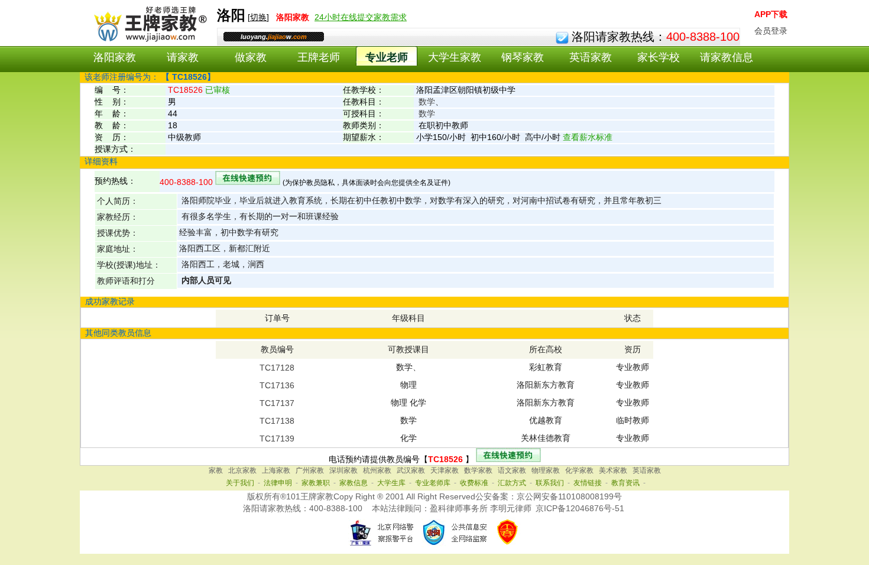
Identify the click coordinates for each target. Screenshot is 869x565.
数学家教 (478, 470)
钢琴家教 (522, 57)
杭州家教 (377, 470)
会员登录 (770, 30)
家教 (216, 470)
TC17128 (277, 367)
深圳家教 (343, 470)
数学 (427, 101)
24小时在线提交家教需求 (360, 17)
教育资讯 (625, 483)
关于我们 (240, 483)
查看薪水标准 (587, 137)
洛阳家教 (114, 57)
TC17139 (277, 438)
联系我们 (550, 483)
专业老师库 (432, 483)
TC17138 (277, 421)
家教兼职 (315, 483)
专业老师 (386, 57)
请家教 (183, 57)
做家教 (251, 57)
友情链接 (587, 483)
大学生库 (391, 483)
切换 (258, 17)
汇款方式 (512, 483)
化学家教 (579, 470)
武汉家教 (411, 470)
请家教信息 (726, 57)
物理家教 (545, 470)
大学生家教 (454, 57)
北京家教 (242, 470)
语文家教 (512, 470)
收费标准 (474, 483)
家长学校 (658, 57)
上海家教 (276, 470)
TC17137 (277, 403)
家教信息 (353, 483)
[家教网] (148, 39)
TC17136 (277, 385)
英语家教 (590, 57)
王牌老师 (318, 57)
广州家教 (310, 470)
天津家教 (444, 470)
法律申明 (278, 483)
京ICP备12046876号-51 (580, 508)
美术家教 (613, 470)
